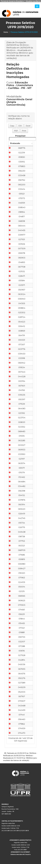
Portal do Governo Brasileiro (12, 1)
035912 (22, 162)
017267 (21, 344)
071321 (22, 628)
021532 (22, 271)
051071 (22, 468)
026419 (21, 514)
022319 (21, 153)
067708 (21, 267)
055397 (21, 399)
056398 (21, 491)
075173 (22, 198)
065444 (21, 226)
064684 (21, 482)
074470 (21, 733)
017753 (22, 541)
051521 (22, 194)
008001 (21, 422)
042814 (21, 660)
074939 (21, 728)
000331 (21, 340)
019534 (21, 367)
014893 (21, 262)
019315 (22, 436)
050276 (21, 678)
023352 (21, 427)
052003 (21, 692)
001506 (21, 244)
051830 (21, 157)
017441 (22, 715)
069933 (21, 450)
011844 (22, 619)
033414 (21, 189)
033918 (21, 358)
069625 (21, 600)
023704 (21, 418)
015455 (22, 623)
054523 (21, 322)
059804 (21, 308)
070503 (21, 605)
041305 (21, 303)
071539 (22, 404)
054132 (21, 495)
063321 (21, 546)
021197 (22, 459)
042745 (21, 518)
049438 (21, 532)
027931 (21, 239)
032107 (21, 642)
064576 (21, 674)
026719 (21, 527)
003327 (21, 445)
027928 (21, 655)
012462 (21, 477)
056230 (21, 171)
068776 (21, 148)
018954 (21, 212)
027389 (21, 683)
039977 (21, 235)
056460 (21, 719)
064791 (21, 335)
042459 (21, 710)
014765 (22, 390)
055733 (21, 637)
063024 (21, 294)
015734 (21, 523)
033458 (21, 175)
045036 (21, 664)
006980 (21, 564)
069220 (21, 509)
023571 (22, 285)
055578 (21, 253)
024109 (21, 582)
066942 (21, 363)
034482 (21, 486)
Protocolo (15, 143)
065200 (21, 185)
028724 (21, 317)
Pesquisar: (20, 136)
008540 (21, 207)
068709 (21, 550)
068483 (21, 431)
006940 (21, 299)
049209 (21, 687)
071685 (22, 555)
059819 (22, 559)
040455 (21, 230)
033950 (21, 454)
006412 (21, 326)
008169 (21, 331)
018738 (21, 536)
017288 (21, 646)
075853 (21, 166)
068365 (21, 596)
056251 (22, 614)
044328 (21, 376)
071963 (21, 578)
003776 (21, 349)
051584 (22, 280)
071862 (21, 724)
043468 (21, 706)
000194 (21, 381)
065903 (21, 258)
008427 (21, 568)
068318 (21, 221)
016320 (21, 573)
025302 (21, 312)
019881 (22, 632)
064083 (21, 408)
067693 (21, 669)
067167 (21, 696)
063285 (21, 440)
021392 (21, 413)
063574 (21, 463)
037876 (21, 500)
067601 (21, 386)
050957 (21, 290)
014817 (22, 216)
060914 (21, 504)
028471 (21, 276)
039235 (21, 395)
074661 (21, 610)
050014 (21, 587)
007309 (21, 248)
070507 (21, 701)
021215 (22, 591)
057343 (21, 372)
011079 (22, 472)
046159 (21, 203)
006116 (22, 651)
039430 (21, 354)
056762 (21, 180)
